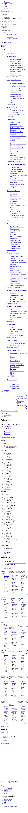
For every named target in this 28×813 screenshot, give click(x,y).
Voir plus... (7, 489)
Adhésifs (12, 258)
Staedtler (8, 536)
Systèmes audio (14, 152)
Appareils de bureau (13, 191)
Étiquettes (13, 268)
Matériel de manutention (17, 299)
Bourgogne (9, 459)
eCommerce (12, 782)
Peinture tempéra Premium (14, 633)
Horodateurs (13, 209)
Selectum (8, 533)
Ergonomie (13, 134)
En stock (9, 548)
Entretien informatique (16, 132)
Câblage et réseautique (16, 126)
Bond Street (9, 499)
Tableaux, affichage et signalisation (16, 280)
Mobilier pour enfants (16, 363)
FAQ (5, 803)
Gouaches (7, 428)
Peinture (12, 333)
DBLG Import (10, 505)
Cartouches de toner (15, 167)
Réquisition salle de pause (17, 69)
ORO (8, 527)
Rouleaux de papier (15, 248)
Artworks (8, 496)
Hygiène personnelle (16, 92)
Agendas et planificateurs (17, 227)
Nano (7, 525)
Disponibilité (4, 545)
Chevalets (7, 426)
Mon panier (20, 402)
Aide (5, 4)
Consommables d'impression (16, 164)
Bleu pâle (8, 457)
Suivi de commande (12, 39)
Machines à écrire (15, 211)
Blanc (8, 454)
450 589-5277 (4, 737)
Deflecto (8, 507)
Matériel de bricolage (16, 329)
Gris (7, 470)
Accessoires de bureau (16, 256)
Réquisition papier (15, 246)
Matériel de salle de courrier (18, 301)
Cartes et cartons (14, 229)
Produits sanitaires (15, 388)
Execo (7, 511)
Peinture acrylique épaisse (14, 604)
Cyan (7, 467)
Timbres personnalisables (17, 285)
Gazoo (8, 513)
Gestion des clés (14, 270)
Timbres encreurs (15, 283)
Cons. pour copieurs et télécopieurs (16, 172)
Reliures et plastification (17, 215)
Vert (7, 486)
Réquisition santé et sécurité (18, 114)
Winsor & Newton (11, 539)
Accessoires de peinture (12, 424)
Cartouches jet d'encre (16, 169)
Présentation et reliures (16, 276)
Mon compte (10, 37)
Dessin (12, 327)
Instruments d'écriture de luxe (18, 313)
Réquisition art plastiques (17, 335)
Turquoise (9, 484)
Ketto (7, 517)
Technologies (11, 119)
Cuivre (8, 465)
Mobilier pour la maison (17, 365)
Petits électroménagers (16, 67)
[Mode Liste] (12, 564)
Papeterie (6, 790)
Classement (13, 264)
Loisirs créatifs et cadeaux (17, 343)
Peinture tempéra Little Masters (6, 683)
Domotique (13, 130)
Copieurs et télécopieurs (17, 128)
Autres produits (12, 380)
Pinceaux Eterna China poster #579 (6, 631)
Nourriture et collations (16, 65)
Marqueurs (13, 315)
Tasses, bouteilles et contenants (15, 72)
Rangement (13, 369)
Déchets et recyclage (16, 88)
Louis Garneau (10, 521)
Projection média (15, 213)
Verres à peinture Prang (23, 657)
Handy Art (9, 516)
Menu (2, 45)
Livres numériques (15, 138)
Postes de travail (14, 367)
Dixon (7, 510)
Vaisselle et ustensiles (16, 75)
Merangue (8, 524)
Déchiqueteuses (14, 196)
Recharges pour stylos (16, 317)
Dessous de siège (15, 361)
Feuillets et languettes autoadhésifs (16, 237)
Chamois (8, 464)
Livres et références (15, 240)
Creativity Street (10, 502)
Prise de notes (14, 244)
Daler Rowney (10, 503)
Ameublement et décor (14, 350)
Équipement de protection (17, 110)
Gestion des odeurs (15, 90)
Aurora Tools (9, 497)
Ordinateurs (13, 142)
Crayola (8, 500)
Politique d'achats (8, 800)
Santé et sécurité (12, 107)
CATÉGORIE (4, 443)
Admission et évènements (17, 260)
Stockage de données (16, 150)
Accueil (6, 413)
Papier (9, 224)
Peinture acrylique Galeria (6, 708)
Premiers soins (14, 112)
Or (7, 478)
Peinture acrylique (23, 603)
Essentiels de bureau (15, 266)
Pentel (7, 528)
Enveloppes (13, 234)
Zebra (7, 541)
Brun (7, 462)
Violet (8, 487)
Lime (7, 473)
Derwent (8, 508)
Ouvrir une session (11, 34)
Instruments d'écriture (14, 306)
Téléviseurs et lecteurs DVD (18, 159)
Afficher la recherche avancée (8, 437)
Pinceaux (7, 434)
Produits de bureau (13, 253)
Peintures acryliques (6, 602)
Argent (8, 453)
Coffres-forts (13, 359)
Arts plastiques (11, 324)
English (5, 6)
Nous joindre (7, 2)
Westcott (8, 538)
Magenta (8, 475)
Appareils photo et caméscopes (15, 123)
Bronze (8, 461)
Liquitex (8, 519)
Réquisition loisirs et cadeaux (18, 345)
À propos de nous (8, 3)
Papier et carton (14, 331)
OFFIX (10, 789)
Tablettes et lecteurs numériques (15, 154)
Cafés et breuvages (15, 63)
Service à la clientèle (12, 38)
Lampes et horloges (15, 272)
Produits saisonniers (15, 96)
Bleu (7, 456)
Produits (6, 52)
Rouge (8, 482)
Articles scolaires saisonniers (18, 262)
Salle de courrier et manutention (17, 290)
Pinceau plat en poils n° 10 (23, 577)
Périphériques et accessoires (18, 144)
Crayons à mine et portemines (18, 311)
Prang (8, 530)
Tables (12, 375)
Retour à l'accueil (5, 732)
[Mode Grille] (14, 564)
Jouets (5, 793)
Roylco (8, 532)
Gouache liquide (6, 655)
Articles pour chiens (15, 61)
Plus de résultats (4, 726)
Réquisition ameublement (17, 371)
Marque (2, 491)
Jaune (8, 472)
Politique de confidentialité (10, 806)
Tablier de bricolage (6, 576)
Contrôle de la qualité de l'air (18, 86)
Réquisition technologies (17, 148)
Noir (7, 476)
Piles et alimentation (15, 146)
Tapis (11, 102)
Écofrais (6, 804)
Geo (7, 514)
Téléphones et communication (18, 157)
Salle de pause (11, 56)
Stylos (11, 319)
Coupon (6, 391)
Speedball (8, 535)
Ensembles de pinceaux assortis (15, 577)
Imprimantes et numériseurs (18, 136)
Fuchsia (8, 468)
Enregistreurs (13, 201)
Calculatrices (13, 194)
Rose (7, 481)
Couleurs (3, 450)
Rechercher (3, 27)
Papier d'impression (15, 242)
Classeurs (12, 357)
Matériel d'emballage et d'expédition (16, 296)
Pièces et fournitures (15, 178)
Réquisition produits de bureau (18, 278)
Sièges (12, 373)
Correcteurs (13, 309)
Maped (8, 522)
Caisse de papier (14, 384)
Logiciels (12, 140)
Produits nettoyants (15, 94)
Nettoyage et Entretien (14, 80)
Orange (8, 479)
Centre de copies (8, 791)
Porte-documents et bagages (18, 274)
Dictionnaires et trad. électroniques (16, 198)
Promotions (6, 390)
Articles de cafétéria (15, 59)
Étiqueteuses (13, 203)
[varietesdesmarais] (9, 8)
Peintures (7, 432)
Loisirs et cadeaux (12, 340)
